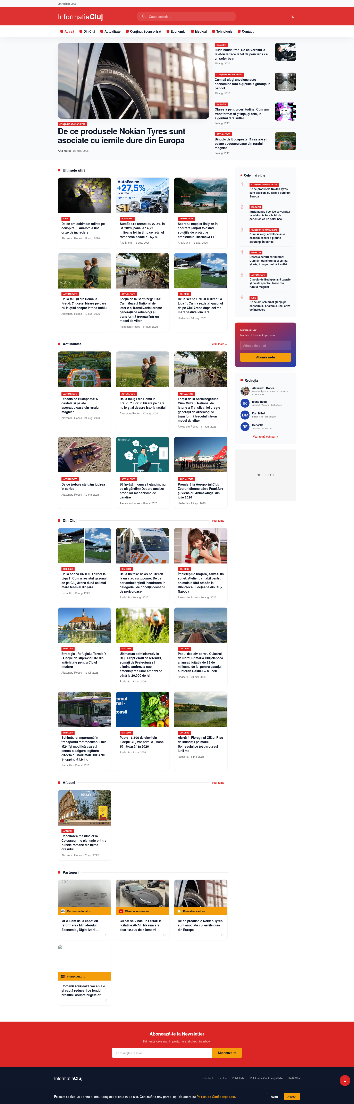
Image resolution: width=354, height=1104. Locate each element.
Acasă (69, 31)
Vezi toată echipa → (265, 436)
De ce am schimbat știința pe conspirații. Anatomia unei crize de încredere (270, 305)
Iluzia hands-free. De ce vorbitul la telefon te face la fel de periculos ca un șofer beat (241, 54)
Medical (201, 31)
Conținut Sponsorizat (145, 31)
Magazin (221, 44)
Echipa (222, 1078)
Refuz (274, 1096)
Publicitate (238, 1078)
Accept (291, 1096)
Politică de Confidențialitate (266, 1078)
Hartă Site (294, 1078)
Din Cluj (89, 31)
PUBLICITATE (265, 475)
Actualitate (112, 31)
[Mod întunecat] (293, 16)
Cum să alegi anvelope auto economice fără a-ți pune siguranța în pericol (242, 83)
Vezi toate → (220, 344)
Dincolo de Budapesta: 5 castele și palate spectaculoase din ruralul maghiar (241, 143)
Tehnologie (224, 31)
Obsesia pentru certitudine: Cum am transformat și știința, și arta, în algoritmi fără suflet (242, 113)
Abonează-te (265, 357)
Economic (178, 31)
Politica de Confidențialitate (216, 1096)
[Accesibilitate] (345, 1080)
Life (253, 297)
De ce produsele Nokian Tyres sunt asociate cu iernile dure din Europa (121, 135)
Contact (248, 31)
